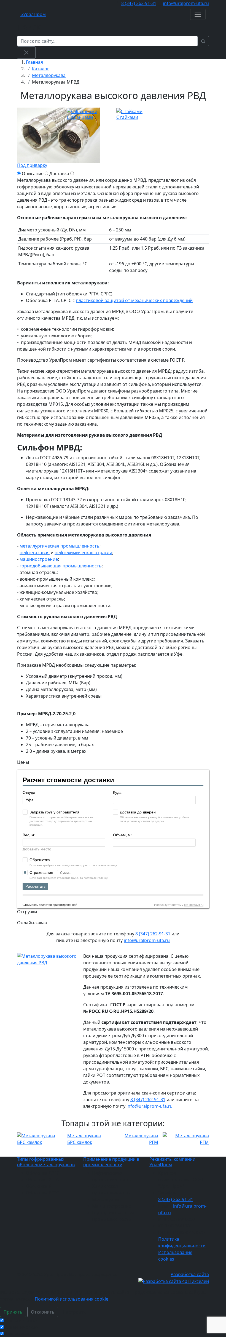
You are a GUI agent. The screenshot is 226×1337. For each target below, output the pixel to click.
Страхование (41, 872)
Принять (13, 1312)
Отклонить (43, 1312)
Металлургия (106, 1199)
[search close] (26, 52)
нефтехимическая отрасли (83, 552)
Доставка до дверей (138, 812)
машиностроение (39, 559)
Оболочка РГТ (41, 1186)
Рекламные (17, 1334)
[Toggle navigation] (198, 14)
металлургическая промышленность (59, 546)
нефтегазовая (35, 552)
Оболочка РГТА (42, 1179)
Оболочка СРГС (42, 1173)
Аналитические (21, 1327)
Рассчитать (35, 886)
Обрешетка (39, 860)
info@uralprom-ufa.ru (186, 3)
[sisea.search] (203, 41)
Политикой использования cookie (71, 1299)
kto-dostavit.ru (193, 904)
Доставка (59, 173)
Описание (33, 173)
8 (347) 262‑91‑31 (138, 3)
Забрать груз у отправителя (54, 812)
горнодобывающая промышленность (61, 566)
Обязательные (21, 1320)
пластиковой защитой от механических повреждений (134, 300)
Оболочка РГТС (42, 1193)
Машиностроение (111, 1206)
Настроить (74, 1312)
